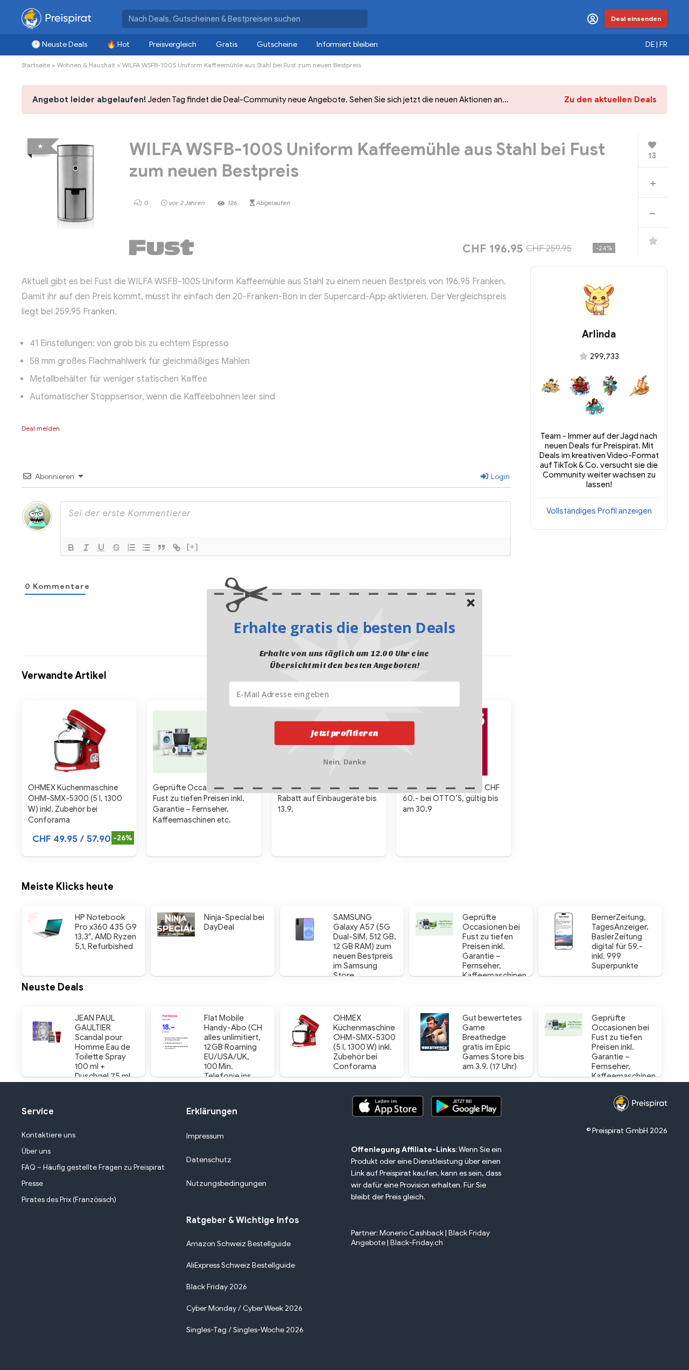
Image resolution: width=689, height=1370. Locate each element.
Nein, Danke (345, 760)
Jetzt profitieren (344, 732)
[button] (344, 627)
